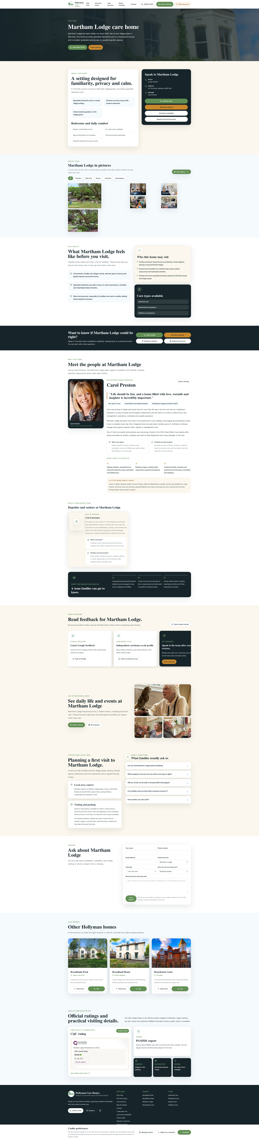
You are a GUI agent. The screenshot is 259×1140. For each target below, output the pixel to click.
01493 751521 (77, 1110)
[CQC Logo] (80, 1044)
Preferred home (163, 857)
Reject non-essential (167, 1132)
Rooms (98, 178)
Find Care (87, 4)
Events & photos (122, 1124)
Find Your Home (98, 4)
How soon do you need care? (168, 867)
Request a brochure (123, 1121)
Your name (129, 848)
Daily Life (88, 178)
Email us (92, 1110)
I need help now (122, 1111)
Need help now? (183, 4)
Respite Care (172, 1102)
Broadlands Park (148, 1095)
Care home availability (124, 1114)
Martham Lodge (148, 1102)
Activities (108, 178)
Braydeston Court (148, 1105)
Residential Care (173, 1098)
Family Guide (121, 1118)
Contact (133, 4)
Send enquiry (131, 898)
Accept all (185, 1132)
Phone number (163, 848)
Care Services (111, 4)
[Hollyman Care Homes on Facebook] (100, 1110)
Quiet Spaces (119, 178)
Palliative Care (173, 1105)
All (70, 178)
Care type (129, 867)
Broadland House (148, 1098)
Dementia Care (173, 1095)
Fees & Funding (122, 4)
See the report (80, 1062)
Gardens (78, 178)
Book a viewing (169, 662)
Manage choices (147, 1132)
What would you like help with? (136, 876)
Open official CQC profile (79, 1073)
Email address (130, 857)
